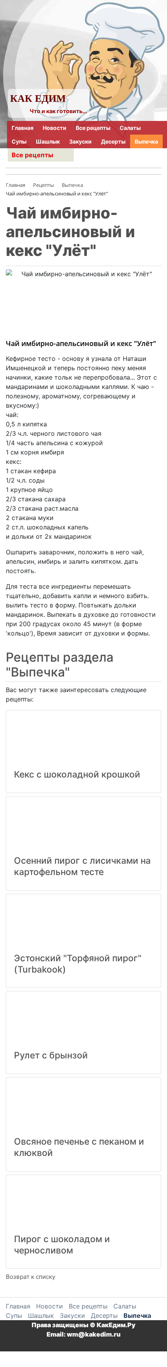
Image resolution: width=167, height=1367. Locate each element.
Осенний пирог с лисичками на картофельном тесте (82, 866)
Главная (22, 127)
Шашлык (48, 141)
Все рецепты (93, 127)
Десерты (113, 141)
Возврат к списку (30, 1276)
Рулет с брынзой (51, 1055)
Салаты (130, 127)
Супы (19, 141)
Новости (54, 127)
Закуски (80, 141)
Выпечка (146, 141)
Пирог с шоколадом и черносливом (62, 1245)
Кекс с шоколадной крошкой (77, 774)
